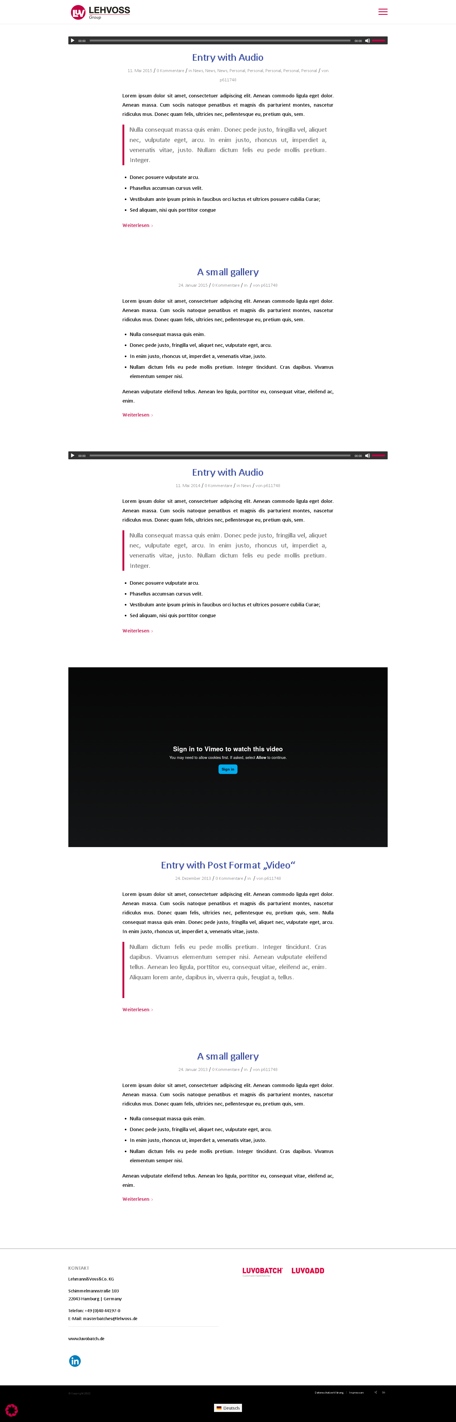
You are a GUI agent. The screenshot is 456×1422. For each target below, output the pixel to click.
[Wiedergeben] (72, 40)
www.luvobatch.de (86, 1338)
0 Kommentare (170, 70)
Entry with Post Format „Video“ (228, 864)
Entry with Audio (228, 57)
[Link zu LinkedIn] (384, 1392)
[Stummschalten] (367, 40)
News (198, 70)
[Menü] (381, 12)
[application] (228, 40)
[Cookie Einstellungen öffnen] (11, 1415)
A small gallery (228, 271)
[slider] (380, 40)
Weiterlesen (135, 225)
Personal (237, 70)
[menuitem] (329, 1392)
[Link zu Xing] (376, 1392)
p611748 (228, 79)
